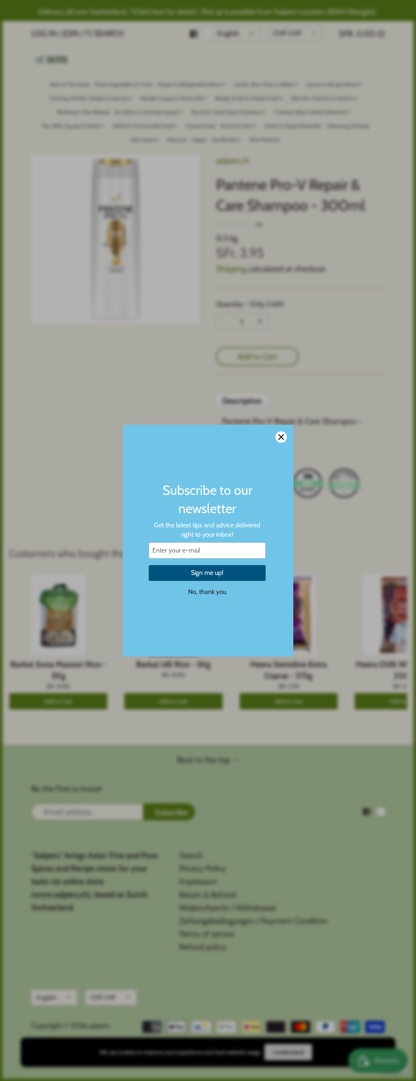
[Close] (281, 437)
